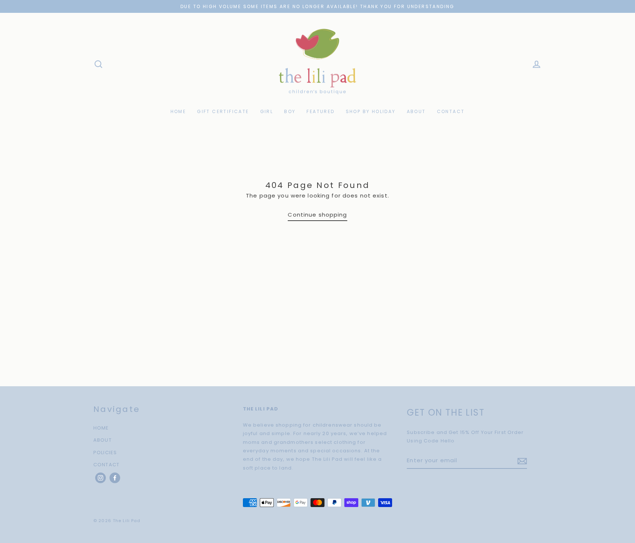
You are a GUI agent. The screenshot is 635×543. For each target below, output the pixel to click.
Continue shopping (317, 214)
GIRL (266, 111)
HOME (178, 111)
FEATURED (320, 111)
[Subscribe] (521, 460)
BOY (289, 111)
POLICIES (105, 452)
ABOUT (416, 111)
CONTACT (451, 111)
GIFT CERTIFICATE (223, 111)
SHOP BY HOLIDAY (371, 111)
